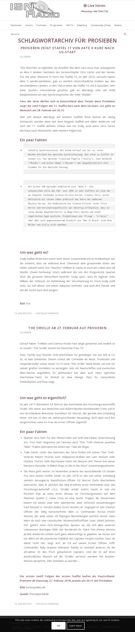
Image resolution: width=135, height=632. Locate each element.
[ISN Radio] (35, 10)
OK (58, 625)
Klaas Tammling (50, 313)
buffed (79, 121)
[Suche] (124, 34)
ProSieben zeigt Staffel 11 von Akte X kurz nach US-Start (67, 50)
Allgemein (25, 56)
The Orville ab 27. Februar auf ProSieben (67, 328)
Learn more (75, 625)
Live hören (96, 5)
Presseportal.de (39, 594)
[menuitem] (16, 25)
